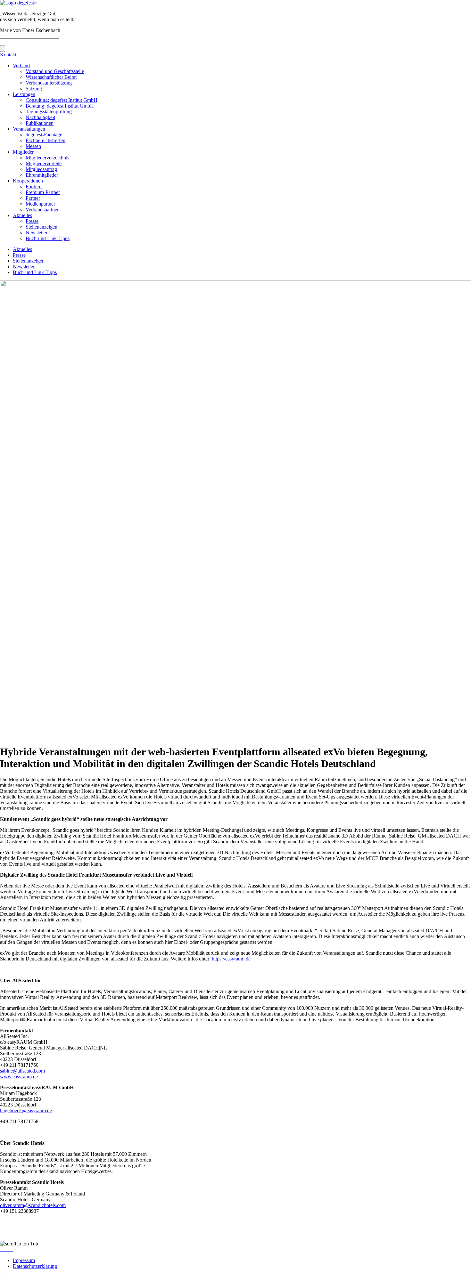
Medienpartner (40, 204)
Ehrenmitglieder (42, 175)
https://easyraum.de (231, 958)
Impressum (24, 1260)
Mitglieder (23, 152)
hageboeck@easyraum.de (26, 1110)
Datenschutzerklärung (35, 1266)
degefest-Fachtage (44, 134)
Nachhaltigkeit (40, 117)
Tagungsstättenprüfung (49, 111)
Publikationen (40, 123)
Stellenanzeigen (41, 227)
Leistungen (24, 94)
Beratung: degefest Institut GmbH (60, 106)
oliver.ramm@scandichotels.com (33, 1205)
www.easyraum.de (19, 1076)
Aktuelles (22, 215)
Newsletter (36, 232)
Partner (33, 198)
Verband (21, 65)
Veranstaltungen (29, 129)
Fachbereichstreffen (45, 140)
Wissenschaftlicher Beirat (51, 77)
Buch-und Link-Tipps (48, 238)
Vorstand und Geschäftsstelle (55, 71)
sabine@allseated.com (22, 1070)
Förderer (34, 186)
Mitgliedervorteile (44, 163)
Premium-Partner (43, 192)
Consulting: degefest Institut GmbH (61, 100)
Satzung (34, 88)
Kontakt (8, 54)
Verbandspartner (42, 209)
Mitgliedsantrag (41, 169)
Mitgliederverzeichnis (47, 157)
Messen (33, 146)
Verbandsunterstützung (49, 82)
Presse (32, 221)
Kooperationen (28, 180)
